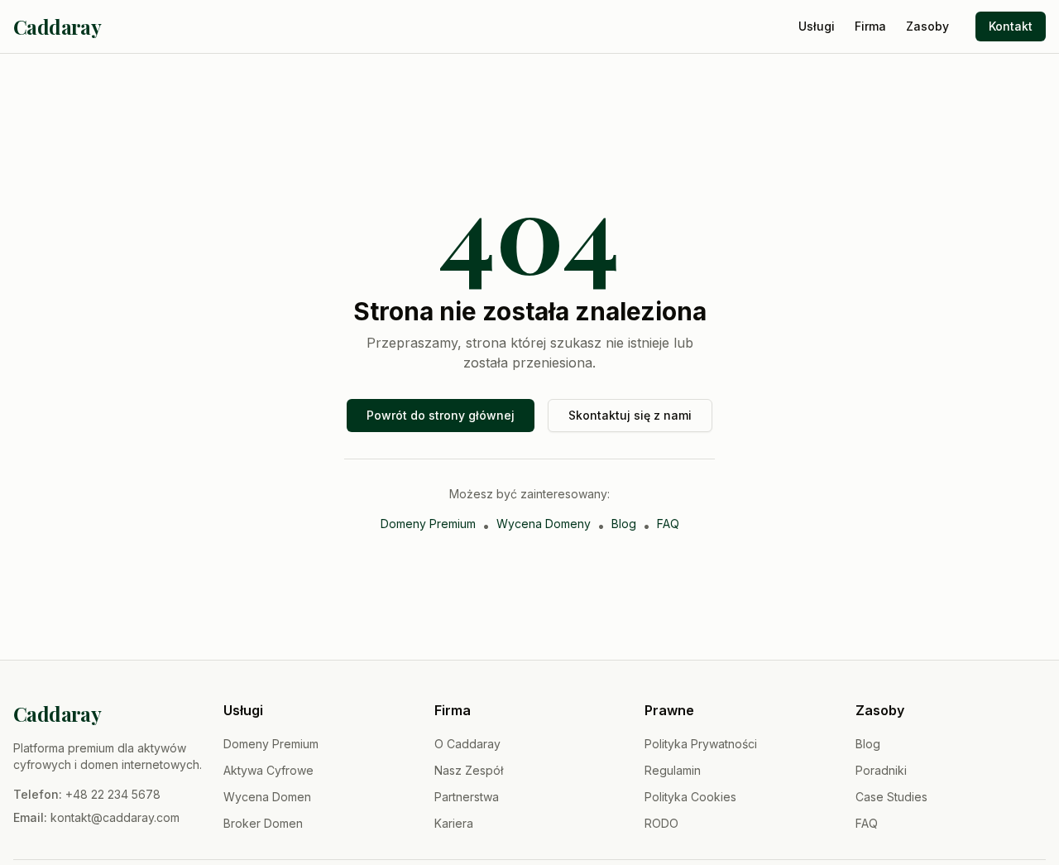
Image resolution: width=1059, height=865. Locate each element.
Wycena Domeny (543, 524)
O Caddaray (467, 744)
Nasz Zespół (468, 770)
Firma (870, 26)
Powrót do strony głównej (441, 415)
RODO (661, 823)
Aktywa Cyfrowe (268, 770)
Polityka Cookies (690, 797)
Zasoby (927, 26)
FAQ (668, 524)
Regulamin (673, 770)
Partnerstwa (466, 797)
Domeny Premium (428, 524)
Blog (623, 524)
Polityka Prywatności (701, 744)
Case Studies (891, 797)
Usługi (816, 26)
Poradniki (881, 770)
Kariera (453, 823)
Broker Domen (263, 823)
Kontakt (1011, 26)
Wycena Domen (267, 797)
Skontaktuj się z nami (630, 415)
